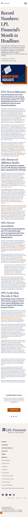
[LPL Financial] (5, 3)
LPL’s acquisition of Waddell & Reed (14, 122)
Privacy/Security (6, 482)
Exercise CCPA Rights (7, 485)
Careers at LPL (5, 463)
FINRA (7, 507)
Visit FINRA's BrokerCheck (8, 508)
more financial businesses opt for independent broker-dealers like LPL (13, 153)
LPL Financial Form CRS (7, 476)
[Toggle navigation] (25, 3)
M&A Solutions (13, 207)
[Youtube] (10, 495)
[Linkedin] (6, 495)
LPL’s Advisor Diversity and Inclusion (17, 341)
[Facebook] (3, 495)
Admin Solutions (17, 200)
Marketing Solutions (6, 201)
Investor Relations (6, 460)
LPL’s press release (6, 327)
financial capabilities (14, 261)
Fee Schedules (5, 472)
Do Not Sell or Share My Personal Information (13, 488)
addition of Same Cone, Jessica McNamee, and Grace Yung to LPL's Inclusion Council (12, 319)
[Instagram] (14, 495)
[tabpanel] (14, 403)
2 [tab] (13, 416)
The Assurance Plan (8, 212)
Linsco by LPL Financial (14, 178)
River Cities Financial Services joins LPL (15, 248)
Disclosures (4, 469)
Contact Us (4, 466)
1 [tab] (11, 416)
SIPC (11, 507)
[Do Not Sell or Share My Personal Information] (1, 513)
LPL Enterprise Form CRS (8, 479)
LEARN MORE (14, 410)
